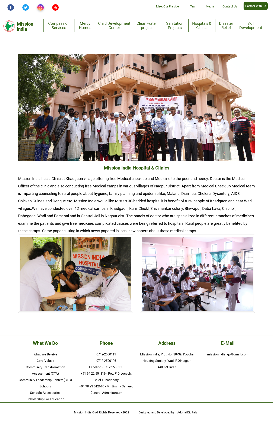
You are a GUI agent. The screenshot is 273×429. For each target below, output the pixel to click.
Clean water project (146, 25)
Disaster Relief (226, 25)
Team (193, 6)
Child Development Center (114, 25)
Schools (45, 386)
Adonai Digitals (187, 412)
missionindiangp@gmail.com (227, 354)
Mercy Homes (85, 25)
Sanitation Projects (174, 25)
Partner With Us (255, 6)
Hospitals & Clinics (201, 25)
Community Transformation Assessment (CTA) (45, 370)
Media (210, 6)
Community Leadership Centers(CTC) (45, 380)
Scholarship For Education (45, 399)
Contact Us (229, 6)
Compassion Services (59, 25)
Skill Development (250, 25)
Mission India (25, 27)
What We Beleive (45, 354)
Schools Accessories (45, 393)
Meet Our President (169, 6)
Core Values (45, 361)
